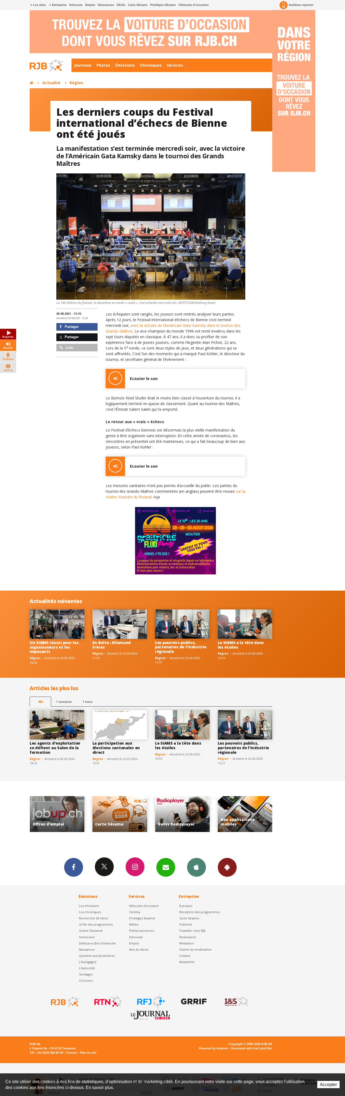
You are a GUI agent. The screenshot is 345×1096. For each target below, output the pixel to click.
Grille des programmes (96, 924)
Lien (69, 347)
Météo (134, 924)
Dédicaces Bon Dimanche (97, 943)
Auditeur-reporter (301, 4)
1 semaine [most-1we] (64, 702)
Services (175, 65)
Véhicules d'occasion (193, 4)
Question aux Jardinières (97, 955)
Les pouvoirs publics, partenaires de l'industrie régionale (180, 647)
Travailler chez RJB (192, 930)
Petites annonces (141, 930)
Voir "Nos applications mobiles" (182, 814)
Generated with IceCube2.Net (251, 1048)
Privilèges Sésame (163, 4)
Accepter (328, 1084)
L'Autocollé (87, 968)
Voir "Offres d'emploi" (245, 814)
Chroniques (151, 65)
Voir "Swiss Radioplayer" (119, 814)
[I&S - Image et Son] (236, 1002)
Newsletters (165, 867)
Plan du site (88, 1052)
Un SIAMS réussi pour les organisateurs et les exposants (54, 647)
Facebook (73, 867)
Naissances (106, 4)
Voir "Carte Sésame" (57, 814)
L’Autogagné (87, 962)
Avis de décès (139, 949)
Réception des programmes (199, 912)
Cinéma (134, 912)
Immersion (87, 937)
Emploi (90, 4)
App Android (227, 867)
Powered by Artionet (213, 1048)
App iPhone (196, 867)
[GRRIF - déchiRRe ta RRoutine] (193, 1002)
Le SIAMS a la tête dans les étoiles (241, 645)
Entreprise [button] (59, 4)
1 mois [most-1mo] (87, 702)
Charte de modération (195, 949)
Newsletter (187, 962)
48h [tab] (40, 702)
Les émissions (89, 905)
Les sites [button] (39, 4)
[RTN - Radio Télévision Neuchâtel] (107, 1002)
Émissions (125, 65)
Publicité (185, 924)
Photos (103, 65)
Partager (71, 327)
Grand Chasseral (91, 930)
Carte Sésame (137, 4)
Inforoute (75, 4)
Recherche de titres (93, 918)
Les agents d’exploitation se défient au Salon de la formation (55, 748)
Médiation (186, 943)
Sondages (86, 974)
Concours (86, 980)
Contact (184, 955)
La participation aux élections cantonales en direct (116, 748)
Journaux (82, 65)
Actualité (51, 82)
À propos (185, 905)
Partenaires (187, 937)
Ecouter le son (144, 378)
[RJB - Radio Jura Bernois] (64, 1002)
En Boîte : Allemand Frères (111, 645)
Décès (121, 4)
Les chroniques (90, 912)
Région (76, 82)
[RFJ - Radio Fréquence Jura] (150, 1002)
